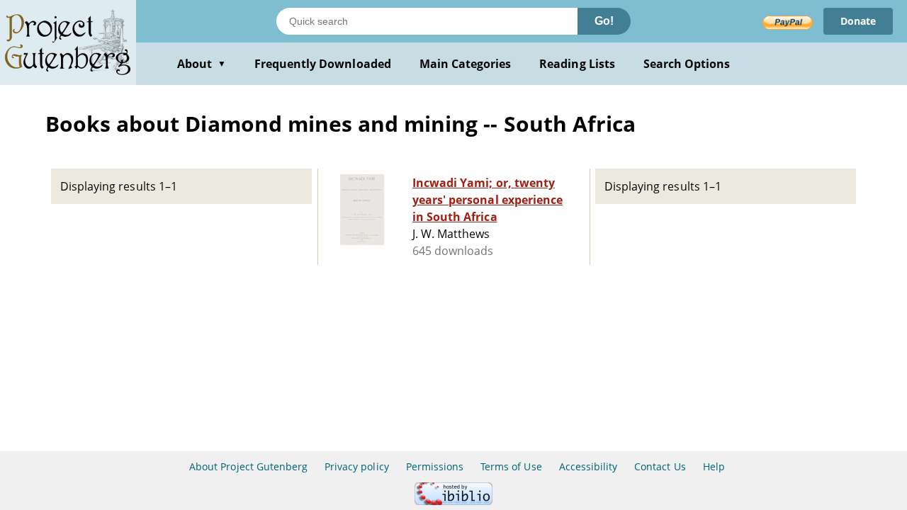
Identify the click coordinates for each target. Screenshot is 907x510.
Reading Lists (577, 64)
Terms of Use (510, 466)
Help (714, 466)
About (201, 64)
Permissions (434, 466)
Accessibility (588, 466)
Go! (604, 21)
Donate (858, 21)
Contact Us (659, 466)
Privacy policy (357, 466)
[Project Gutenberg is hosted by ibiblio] (453, 501)
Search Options (687, 64)
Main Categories (465, 64)
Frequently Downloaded (322, 64)
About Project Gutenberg (248, 466)
